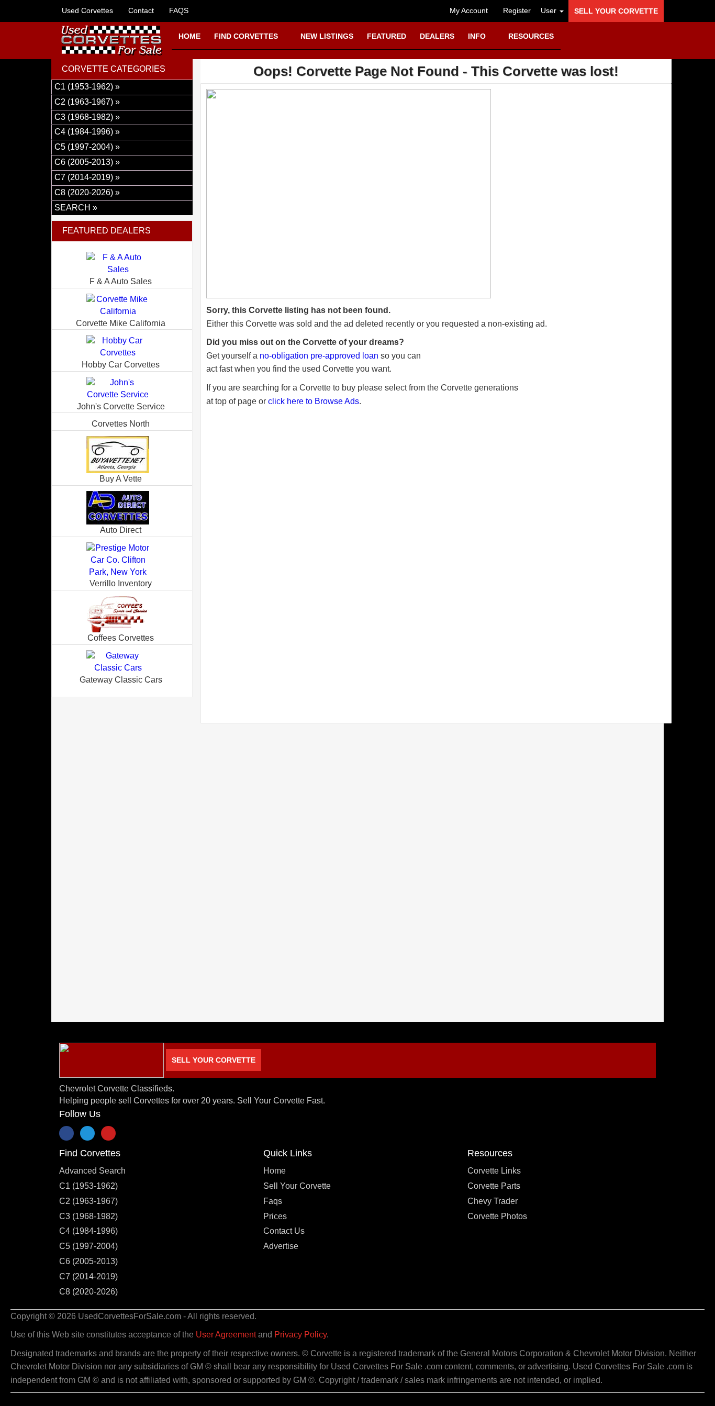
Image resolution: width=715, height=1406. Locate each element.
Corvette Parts (493, 1185)
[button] (549, 10)
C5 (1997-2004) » (87, 146)
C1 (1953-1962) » (87, 86)
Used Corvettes (87, 10)
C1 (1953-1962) (88, 1185)
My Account (468, 10)
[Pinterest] (108, 1133)
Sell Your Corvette (616, 11)
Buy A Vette (120, 478)
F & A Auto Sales (121, 281)
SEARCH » (75, 207)
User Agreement (226, 1334)
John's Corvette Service (121, 406)
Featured (386, 36)
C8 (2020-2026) (88, 1291)
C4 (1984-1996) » (87, 131)
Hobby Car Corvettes (121, 364)
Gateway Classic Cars (121, 679)
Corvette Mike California (120, 323)
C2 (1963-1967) (88, 1201)
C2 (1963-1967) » (87, 101)
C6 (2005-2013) (88, 1261)
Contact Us (284, 1230)
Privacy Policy (300, 1334)
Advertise (280, 1246)
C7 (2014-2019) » (87, 177)
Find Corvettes (247, 36)
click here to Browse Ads (313, 401)
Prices (275, 1216)
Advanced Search (92, 1170)
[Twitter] (87, 1133)
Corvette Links (494, 1170)
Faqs (272, 1201)
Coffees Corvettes (120, 637)
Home (189, 36)
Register (516, 10)
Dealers (437, 36)
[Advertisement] (436, 528)
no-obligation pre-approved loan (319, 355)
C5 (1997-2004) (88, 1246)
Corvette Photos (497, 1216)
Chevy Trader (492, 1201)
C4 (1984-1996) (88, 1230)
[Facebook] (66, 1133)
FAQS (177, 10)
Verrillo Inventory (121, 583)
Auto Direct (120, 530)
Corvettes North (121, 423)
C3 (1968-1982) (88, 1216)
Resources (531, 36)
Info (478, 36)
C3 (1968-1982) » (87, 117)
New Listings (326, 36)
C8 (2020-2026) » (87, 192)
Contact (140, 10)
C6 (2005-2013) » (87, 162)
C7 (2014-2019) (88, 1276)
